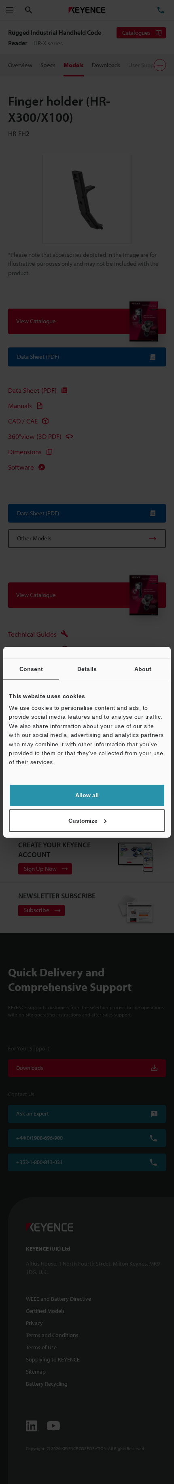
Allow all (87, 795)
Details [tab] (87, 668)
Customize (83, 820)
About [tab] (143, 668)
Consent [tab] (31, 668)
